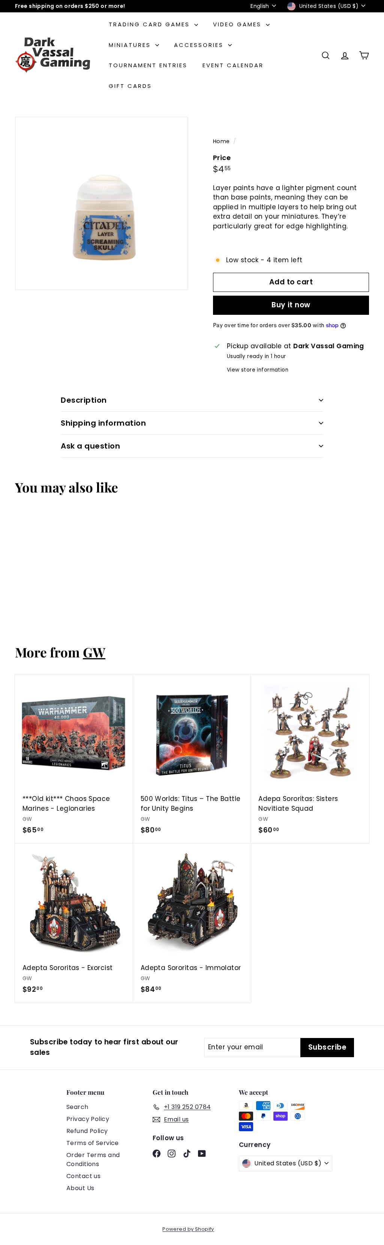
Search (77, 1107)
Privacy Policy (87, 1119)
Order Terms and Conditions (93, 1159)
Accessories (200, 45)
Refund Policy (87, 1131)
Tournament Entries (148, 65)
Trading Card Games (150, 24)
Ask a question (90, 446)
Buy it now (291, 305)
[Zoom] (101, 203)
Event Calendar (233, 65)
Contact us (83, 1176)
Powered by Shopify (188, 1229)
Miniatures (131, 45)
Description (84, 400)
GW (94, 652)
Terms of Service (92, 1143)
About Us (80, 1188)
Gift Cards (130, 86)
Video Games (238, 24)
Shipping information (103, 423)
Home (222, 141)
